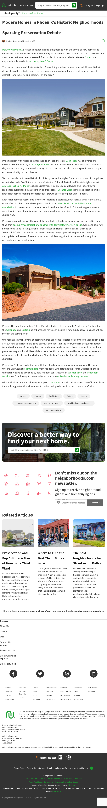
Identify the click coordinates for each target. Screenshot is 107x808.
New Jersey (51, 699)
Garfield (26, 329)
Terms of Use (31, 768)
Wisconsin (91, 691)
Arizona (55, 382)
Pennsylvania (65, 695)
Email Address (62, 500)
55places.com (60, 768)
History (84, 396)
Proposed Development (26, 403)
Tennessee (78, 687)
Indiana (35, 695)
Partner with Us (7, 650)
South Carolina (65, 699)
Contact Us (5, 642)
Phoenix (88, 57)
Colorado (8, 695)
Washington (78, 699)
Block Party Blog (8, 663)
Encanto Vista (65, 189)
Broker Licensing (8, 655)
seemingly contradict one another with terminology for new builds (47, 224)
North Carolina (65, 691)
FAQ (2, 636)
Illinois (35, 691)
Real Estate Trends (51, 403)
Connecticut (9, 699)
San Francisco (75, 372)
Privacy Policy (19, 768)
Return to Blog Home (32, 13)
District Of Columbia (22, 692)
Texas (76, 691)
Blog (14, 611)
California (8, 691)
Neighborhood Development (79, 403)
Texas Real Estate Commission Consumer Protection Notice (53, 782)
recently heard (30, 368)
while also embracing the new (72, 376)
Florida (21, 698)
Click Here (72, 785)
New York (63, 687)
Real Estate (54, 396)
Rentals (49, 768)
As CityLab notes (40, 164)
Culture (70, 396)
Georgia (35, 687)
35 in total (71, 160)
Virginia (77, 695)
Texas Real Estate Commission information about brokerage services (53, 778)
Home (6, 611)
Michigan (50, 691)
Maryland (36, 699)
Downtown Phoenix (12, 49)
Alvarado (6, 185)
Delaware (22, 687)
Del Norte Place (21, 185)
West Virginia (92, 687)
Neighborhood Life (53, 410)
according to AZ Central (41, 61)
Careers (3, 631)
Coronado (11, 329)
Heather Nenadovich (14, 41)
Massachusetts (52, 687)
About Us (4, 626)
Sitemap (41, 768)
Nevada (49, 695)
